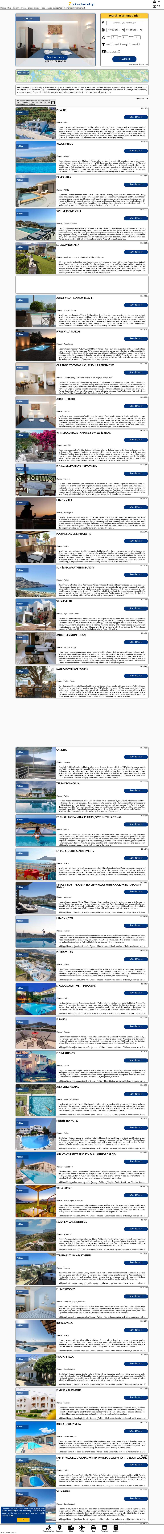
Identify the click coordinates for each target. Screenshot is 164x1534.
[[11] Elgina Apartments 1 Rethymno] (36, 480)
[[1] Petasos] (36, 123)
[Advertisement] (82, 722)
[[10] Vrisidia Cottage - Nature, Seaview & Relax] (36, 446)
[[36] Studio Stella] (36, 1370)
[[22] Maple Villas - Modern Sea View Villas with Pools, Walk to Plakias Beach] (36, 898)
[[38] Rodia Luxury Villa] (36, 1437)
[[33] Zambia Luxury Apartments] (36, 1269)
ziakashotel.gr (82, 4)
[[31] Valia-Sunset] (36, 1201)
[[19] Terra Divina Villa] (36, 797)
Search (124, 59)
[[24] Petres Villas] (36, 965)
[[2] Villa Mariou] (36, 157)
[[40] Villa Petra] (36, 1505)
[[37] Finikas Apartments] (36, 1404)
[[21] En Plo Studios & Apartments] (36, 864)
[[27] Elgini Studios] (36, 1067)
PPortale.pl (12, 1533)
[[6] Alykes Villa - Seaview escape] (36, 311)
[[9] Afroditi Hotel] (36, 412)
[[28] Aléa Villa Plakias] (36, 1100)
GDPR (11, 1516)
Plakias (19, 112)
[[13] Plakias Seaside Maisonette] (36, 547)
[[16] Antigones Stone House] (36, 648)
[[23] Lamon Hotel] (36, 932)
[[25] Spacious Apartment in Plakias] (36, 999)
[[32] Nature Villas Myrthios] (36, 1235)
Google (37, 1509)
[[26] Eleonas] (36, 1033)
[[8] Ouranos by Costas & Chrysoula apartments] (36, 379)
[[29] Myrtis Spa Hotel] (36, 1134)
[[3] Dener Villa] (36, 191)
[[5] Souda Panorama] (36, 258)
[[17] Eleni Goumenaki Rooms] (36, 682)
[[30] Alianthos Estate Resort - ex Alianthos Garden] (36, 1168)
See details (136, 117)
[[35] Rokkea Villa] (36, 1336)
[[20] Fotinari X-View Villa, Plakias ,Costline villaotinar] (36, 831)
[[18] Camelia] (36, 763)
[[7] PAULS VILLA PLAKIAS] (36, 345)
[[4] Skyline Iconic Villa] (36, 225)
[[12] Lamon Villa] (36, 514)
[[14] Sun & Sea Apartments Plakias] (36, 581)
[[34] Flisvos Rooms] (36, 1303)
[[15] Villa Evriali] (36, 615)
